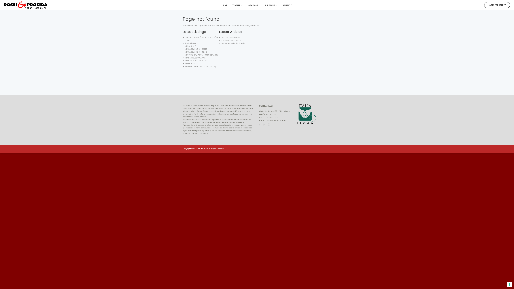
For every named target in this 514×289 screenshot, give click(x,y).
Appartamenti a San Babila (233, 43)
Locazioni (252, 5)
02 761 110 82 (272, 114)
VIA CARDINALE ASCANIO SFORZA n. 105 (201, 55)
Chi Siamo (270, 5)
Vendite (236, 5)
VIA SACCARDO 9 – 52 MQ (196, 49)
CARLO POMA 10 (192, 43)
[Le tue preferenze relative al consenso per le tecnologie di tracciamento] (509, 284)
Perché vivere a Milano (231, 40)
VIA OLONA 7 (190, 46)
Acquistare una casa (231, 37)
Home (224, 5)
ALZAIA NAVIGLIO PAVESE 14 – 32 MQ (200, 66)
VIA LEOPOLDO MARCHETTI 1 (196, 61)
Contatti (287, 5)
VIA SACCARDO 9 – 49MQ (196, 52)
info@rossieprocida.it (276, 120)
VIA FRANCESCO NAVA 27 (195, 58)
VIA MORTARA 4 (191, 63)
